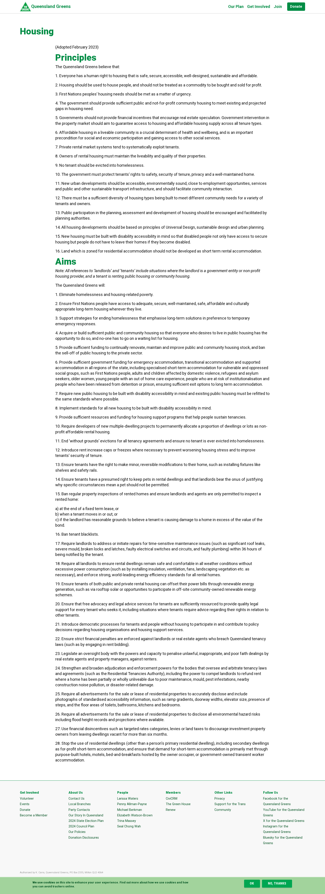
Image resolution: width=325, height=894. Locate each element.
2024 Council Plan (81, 826)
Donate (296, 6)
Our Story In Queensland (86, 815)
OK (252, 884)
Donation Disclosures (84, 837)
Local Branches (80, 804)
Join (278, 6)
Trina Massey (126, 821)
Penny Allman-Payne (132, 804)
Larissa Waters (127, 798)
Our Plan (236, 6)
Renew (171, 810)
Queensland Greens (51, 6)
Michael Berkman (129, 810)
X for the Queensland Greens (283, 821)
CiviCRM (171, 798)
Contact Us (76, 798)
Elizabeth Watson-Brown (135, 815)
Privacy (219, 798)
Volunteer (27, 798)
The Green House (178, 804)
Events (24, 804)
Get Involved (258, 6)
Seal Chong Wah (129, 826)
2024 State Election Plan (86, 821)
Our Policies (77, 832)
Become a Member (34, 815)
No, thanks (277, 884)
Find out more (129, 882)
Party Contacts (79, 810)
